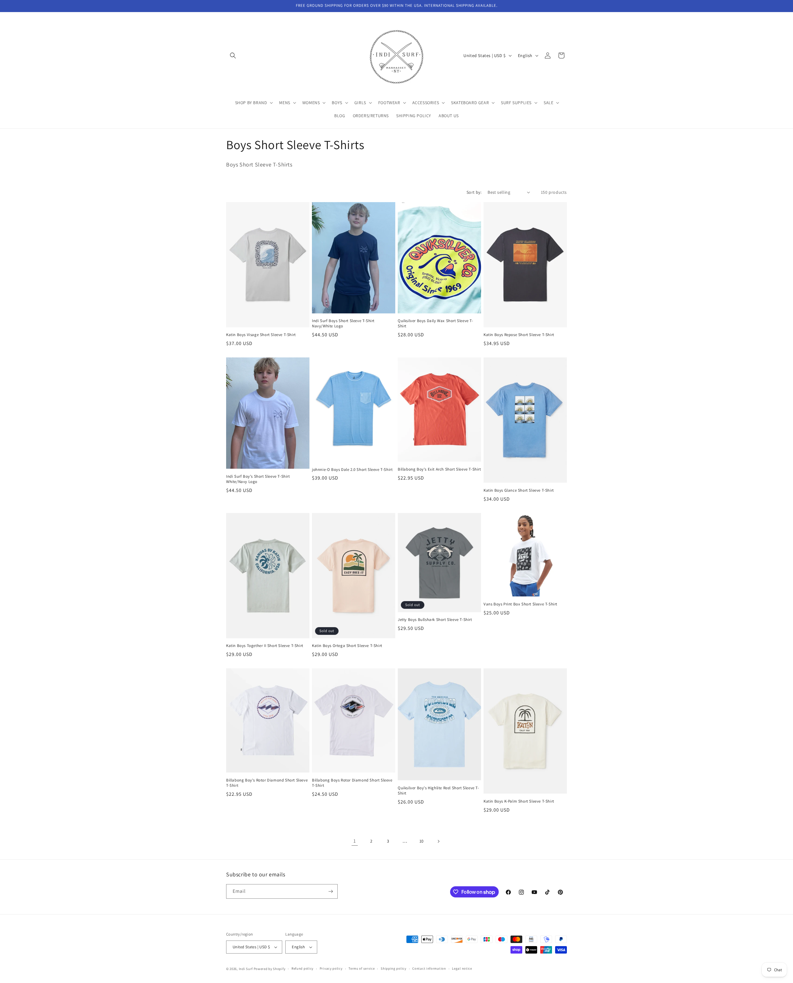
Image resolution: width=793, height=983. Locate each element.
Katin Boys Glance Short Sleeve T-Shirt (519, 490)
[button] (233, 55)
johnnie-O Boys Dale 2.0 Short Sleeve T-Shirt (352, 469)
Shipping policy (393, 968)
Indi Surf (246, 969)
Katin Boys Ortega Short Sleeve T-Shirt (347, 645)
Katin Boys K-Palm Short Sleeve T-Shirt (519, 801)
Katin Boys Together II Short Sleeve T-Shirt (264, 645)
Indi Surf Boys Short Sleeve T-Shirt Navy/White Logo (343, 323)
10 (421, 841)
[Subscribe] (330, 891)
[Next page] (438, 841)
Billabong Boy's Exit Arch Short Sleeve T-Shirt (439, 469)
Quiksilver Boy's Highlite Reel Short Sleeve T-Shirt (438, 791)
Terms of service (361, 968)
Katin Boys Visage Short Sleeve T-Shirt (261, 334)
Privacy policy (331, 968)
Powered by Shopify (270, 969)
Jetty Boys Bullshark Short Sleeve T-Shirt (435, 619)
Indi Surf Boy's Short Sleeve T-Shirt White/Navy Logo (258, 479)
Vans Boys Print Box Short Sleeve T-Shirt (520, 604)
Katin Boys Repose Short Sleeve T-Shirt (519, 334)
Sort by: (474, 192)
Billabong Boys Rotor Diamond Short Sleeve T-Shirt (352, 783)
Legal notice (462, 968)
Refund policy (302, 968)
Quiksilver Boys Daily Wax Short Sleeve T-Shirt (435, 323)
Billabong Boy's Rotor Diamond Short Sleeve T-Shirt (267, 783)
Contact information (429, 968)
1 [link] (354, 841)
